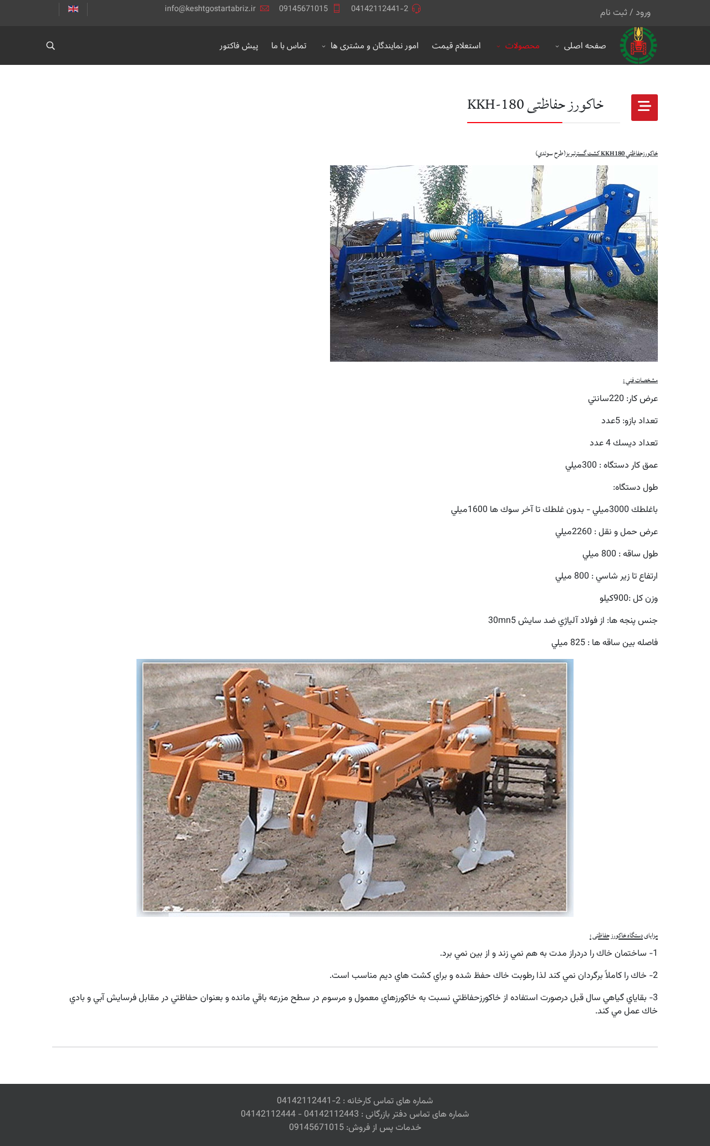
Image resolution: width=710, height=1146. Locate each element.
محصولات (522, 45)
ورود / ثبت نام (625, 13)
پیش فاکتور (239, 45)
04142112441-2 (379, 9)
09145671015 (303, 9)
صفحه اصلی (585, 45)
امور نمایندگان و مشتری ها (375, 45)
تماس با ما (288, 45)
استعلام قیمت (456, 45)
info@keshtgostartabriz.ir (210, 9)
